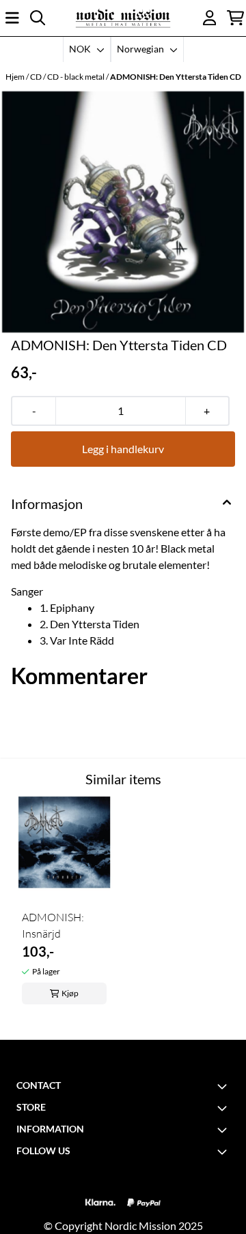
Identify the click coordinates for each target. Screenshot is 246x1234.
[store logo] (123, 18)
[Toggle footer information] (224, 1086)
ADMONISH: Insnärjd (53, 925)
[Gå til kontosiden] (209, 18)
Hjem (15, 77)
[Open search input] (37, 17)
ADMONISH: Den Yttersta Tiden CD (175, 77)
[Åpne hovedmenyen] (12, 18)
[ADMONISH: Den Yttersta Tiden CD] (123, 212)
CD (36, 77)
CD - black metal (76, 77)
